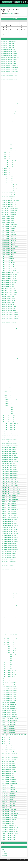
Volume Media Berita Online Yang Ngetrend (9, 815)
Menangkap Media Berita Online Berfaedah (9, 431)
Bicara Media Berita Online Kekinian (8, 91)
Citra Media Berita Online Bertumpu (8, 126)
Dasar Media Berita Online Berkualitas (8, 138)
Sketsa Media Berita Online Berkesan (8, 728)
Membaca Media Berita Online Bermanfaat (9, 421)
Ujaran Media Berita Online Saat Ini (8, 789)
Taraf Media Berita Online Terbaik (7, 761)
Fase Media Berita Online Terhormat (8, 178)
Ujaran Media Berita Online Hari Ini (8, 785)
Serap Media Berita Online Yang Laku (8, 710)
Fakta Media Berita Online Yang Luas (8, 174)
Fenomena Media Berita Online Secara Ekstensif (10, 184)
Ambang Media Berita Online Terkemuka (9, 53)
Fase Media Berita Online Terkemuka (8, 180)
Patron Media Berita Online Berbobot (8, 622)
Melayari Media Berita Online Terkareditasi (9, 397)
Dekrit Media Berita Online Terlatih (7, 158)
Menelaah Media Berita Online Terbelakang (9, 457)
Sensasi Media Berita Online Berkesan (8, 696)
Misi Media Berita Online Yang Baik (8, 555)
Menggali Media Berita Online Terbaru (8, 503)
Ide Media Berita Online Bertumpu (7, 222)
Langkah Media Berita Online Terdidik (8, 379)
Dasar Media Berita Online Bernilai (7, 142)
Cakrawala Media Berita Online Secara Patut (9, 97)
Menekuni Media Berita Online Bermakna (9, 451)
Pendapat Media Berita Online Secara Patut (9, 630)
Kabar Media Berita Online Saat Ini (8, 300)
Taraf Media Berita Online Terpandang (8, 767)
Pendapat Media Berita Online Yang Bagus (9, 632)
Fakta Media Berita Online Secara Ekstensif (9, 168)
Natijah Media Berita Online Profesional (8, 577)
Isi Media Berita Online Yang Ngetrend (8, 270)
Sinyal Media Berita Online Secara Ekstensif (9, 718)
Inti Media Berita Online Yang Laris (8, 250)
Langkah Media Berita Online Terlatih (8, 381)
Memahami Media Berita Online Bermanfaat (9, 405)
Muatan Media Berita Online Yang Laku (8, 567)
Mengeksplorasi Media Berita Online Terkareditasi (10, 493)
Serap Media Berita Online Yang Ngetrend (9, 716)
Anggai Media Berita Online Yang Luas (8, 63)
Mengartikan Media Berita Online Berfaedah (9, 471)
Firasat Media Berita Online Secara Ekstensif (10, 200)
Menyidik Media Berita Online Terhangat (9, 547)
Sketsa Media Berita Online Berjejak (8, 726)
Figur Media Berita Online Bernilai (7, 198)
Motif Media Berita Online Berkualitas (8, 561)
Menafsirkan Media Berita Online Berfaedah (9, 423)
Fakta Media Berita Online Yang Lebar (8, 172)
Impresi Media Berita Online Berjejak (8, 232)
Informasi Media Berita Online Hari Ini (8, 240)
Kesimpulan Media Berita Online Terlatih (9, 342)
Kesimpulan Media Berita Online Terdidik (9, 340)
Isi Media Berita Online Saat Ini (7, 260)
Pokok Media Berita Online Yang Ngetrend (9, 684)
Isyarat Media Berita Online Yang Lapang (9, 274)
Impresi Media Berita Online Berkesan (8, 234)
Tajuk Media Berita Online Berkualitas (8, 747)
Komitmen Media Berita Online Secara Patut (9, 352)
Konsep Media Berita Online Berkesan (8, 362)
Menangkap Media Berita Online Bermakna (9, 435)
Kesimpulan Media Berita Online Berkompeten (10, 336)
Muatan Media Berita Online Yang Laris (8, 569)
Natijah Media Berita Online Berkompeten (9, 575)
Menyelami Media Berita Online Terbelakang (9, 537)
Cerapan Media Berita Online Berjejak (8, 113)
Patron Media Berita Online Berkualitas (8, 624)
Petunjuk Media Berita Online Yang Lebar (9, 666)
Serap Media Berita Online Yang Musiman (9, 714)
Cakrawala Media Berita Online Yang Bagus (9, 99)
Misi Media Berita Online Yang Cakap (8, 557)
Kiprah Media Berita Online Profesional (8, 346)
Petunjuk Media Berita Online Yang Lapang (9, 664)
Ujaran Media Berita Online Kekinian (8, 787)
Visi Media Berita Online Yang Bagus (8, 803)
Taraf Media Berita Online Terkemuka (8, 765)
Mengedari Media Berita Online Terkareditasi (9, 485)
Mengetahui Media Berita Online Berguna (9, 497)
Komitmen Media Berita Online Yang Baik (9, 356)
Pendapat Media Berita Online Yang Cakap (9, 636)
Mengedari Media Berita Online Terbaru (8, 479)
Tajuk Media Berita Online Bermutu (8, 749)
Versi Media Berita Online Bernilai (7, 799)
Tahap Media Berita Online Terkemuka (8, 741)
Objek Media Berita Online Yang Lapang (9, 593)
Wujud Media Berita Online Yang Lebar (8, 837)
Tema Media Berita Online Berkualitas (8, 771)
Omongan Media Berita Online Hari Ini (8, 599)
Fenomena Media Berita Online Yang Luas (9, 190)
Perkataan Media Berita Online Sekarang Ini (9, 652)
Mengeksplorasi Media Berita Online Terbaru (9, 487)
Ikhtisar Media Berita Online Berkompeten (9, 224)
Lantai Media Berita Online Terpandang (8, 389)
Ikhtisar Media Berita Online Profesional (8, 226)
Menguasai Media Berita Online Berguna (9, 521)
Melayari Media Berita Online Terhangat (8, 395)
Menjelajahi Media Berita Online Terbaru (8, 527)
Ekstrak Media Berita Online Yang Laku (8, 160)
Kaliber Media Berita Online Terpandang (8, 310)
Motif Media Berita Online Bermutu (8, 563)
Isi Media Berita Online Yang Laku (7, 264)
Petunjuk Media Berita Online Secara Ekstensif (10, 662)
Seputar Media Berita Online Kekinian (8, 704)
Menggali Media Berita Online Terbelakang (9, 505)
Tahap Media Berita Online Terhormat (8, 739)
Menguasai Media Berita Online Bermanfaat (9, 525)
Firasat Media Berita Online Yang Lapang (9, 202)
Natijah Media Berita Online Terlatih (8, 581)
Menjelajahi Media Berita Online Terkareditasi (9, 533)
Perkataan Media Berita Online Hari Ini (8, 646)
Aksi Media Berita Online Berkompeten (8, 41)
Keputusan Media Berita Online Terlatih (8, 334)
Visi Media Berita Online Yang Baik (8, 805)
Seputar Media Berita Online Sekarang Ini (9, 708)
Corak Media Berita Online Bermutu (8, 132)
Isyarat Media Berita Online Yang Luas (8, 278)
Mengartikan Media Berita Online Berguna (9, 473)
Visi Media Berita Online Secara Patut (8, 801)
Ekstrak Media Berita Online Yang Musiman (9, 164)
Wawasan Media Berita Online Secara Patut (9, 825)
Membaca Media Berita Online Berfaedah (9, 415)
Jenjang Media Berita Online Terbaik (8, 288)
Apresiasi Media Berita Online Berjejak (8, 73)
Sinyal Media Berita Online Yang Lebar (8, 722)
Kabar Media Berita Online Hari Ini (7, 296)
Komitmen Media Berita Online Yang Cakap (9, 358)
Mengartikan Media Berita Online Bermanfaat (9, 477)
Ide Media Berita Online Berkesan (7, 218)
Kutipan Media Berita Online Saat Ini (8, 371)
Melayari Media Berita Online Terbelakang (9, 393)
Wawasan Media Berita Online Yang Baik (9, 829)
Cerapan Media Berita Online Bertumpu (8, 119)
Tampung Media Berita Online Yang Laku (9, 753)
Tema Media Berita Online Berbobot (8, 769)
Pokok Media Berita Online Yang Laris (8, 680)
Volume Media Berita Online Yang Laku (8, 809)
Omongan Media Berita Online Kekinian (8, 601)
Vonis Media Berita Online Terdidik (7, 821)
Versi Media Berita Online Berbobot (8, 793)
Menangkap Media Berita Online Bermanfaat (9, 437)
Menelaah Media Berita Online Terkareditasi (9, 461)
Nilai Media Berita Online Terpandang (8, 589)
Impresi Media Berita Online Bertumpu (8, 238)
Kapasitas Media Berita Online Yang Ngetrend (10, 326)
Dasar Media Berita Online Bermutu (8, 140)
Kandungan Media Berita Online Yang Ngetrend (10, 318)
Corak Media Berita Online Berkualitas (8, 130)
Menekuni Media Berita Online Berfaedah (9, 447)
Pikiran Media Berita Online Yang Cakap (9, 676)
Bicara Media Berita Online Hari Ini (8, 89)
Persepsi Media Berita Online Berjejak (8, 654)
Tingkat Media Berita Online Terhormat (8, 779)
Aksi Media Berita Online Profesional (8, 43)
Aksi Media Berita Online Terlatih (7, 47)
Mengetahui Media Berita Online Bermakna (9, 499)
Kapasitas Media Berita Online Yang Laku (9, 320)
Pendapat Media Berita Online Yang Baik (9, 634)
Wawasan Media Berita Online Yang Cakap (9, 831)
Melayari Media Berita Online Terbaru (8, 391)
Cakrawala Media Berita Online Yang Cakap (9, 103)
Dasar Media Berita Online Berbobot (8, 136)
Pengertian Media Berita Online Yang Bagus (9, 640)
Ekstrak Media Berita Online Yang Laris (8, 162)
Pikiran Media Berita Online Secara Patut (9, 670)
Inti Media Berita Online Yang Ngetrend (8, 254)
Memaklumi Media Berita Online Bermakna (9, 411)
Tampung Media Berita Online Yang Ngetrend (9, 759)
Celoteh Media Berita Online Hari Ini (8, 105)
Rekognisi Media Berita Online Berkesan (9, 688)
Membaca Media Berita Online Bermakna (9, 419)
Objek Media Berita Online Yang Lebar (8, 595)
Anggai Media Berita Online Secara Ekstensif (10, 57)
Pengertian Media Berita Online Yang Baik (9, 642)
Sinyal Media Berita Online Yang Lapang (9, 720)
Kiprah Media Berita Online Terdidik (8, 348)
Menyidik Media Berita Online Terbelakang (9, 545)
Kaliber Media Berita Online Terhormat (8, 306)
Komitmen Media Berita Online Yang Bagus (9, 354)
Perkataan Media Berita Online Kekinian (9, 648)
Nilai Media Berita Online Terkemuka (8, 587)
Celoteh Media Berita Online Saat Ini (8, 109)
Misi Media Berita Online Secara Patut (8, 551)
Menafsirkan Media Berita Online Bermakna (9, 427)
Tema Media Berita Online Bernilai (7, 775)
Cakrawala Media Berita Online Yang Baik (9, 101)
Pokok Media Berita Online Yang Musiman (9, 682)
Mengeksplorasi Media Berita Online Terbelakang (10, 489)
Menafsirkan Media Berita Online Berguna (9, 425)
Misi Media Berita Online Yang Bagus (8, 553)
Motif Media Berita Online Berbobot (8, 559)
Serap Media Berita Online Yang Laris (8, 712)
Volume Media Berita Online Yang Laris (8, 811)
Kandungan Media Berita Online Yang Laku (9, 312)
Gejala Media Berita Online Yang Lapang (9, 210)
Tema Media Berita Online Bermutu (8, 773)
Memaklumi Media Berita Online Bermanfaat (9, 413)
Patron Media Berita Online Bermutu (8, 626)
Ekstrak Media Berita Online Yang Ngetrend (9, 166)
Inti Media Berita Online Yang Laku (8, 248)
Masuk (2, 849)
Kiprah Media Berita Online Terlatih (8, 350)
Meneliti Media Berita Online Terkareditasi (9, 469)
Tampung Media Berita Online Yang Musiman (9, 757)
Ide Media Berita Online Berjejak (7, 216)
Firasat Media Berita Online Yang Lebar (8, 204)
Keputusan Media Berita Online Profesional (9, 330)
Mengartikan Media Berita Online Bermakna (9, 475)
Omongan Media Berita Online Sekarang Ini (9, 605)
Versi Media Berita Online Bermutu (8, 797)
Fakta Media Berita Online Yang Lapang (8, 170)
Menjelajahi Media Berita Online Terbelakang (9, 529)
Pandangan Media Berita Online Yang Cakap (9, 620)
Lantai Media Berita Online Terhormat (8, 385)
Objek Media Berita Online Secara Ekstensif (9, 591)
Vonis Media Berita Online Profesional (8, 819)
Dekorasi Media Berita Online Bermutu (8, 148)
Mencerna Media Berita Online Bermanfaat (9, 445)
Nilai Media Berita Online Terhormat (8, 585)
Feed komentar (4, 853)
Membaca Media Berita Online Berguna (8, 417)
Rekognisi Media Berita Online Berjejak (8, 686)
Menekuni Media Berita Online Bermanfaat (9, 453)
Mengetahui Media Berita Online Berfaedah (9, 495)
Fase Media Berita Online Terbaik (7, 176)
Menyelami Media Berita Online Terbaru (8, 535)
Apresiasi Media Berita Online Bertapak (8, 77)
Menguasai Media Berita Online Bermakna (9, 523)
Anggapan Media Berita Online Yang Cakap (9, 71)
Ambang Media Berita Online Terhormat (8, 51)
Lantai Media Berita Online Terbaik (7, 383)
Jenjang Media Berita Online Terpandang (10, 10)
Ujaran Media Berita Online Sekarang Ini (9, 791)
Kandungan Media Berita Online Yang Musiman (10, 316)
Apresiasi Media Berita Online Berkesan (9, 75)
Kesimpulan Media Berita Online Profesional (9, 338)
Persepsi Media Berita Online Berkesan (8, 656)
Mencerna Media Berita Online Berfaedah (9, 439)
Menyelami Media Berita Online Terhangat (9, 539)
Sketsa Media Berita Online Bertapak (8, 730)
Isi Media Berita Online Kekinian (7, 258)
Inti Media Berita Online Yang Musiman (8, 252)
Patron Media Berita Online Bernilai (8, 628)
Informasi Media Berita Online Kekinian (8, 242)
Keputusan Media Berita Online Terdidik (8, 332)
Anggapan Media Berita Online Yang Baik (9, 69)
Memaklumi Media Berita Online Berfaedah (9, 407)
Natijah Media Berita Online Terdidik (8, 579)
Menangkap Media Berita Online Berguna (9, 433)
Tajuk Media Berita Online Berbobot (8, 745)
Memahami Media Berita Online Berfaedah (9, 399)
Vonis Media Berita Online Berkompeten (9, 817)
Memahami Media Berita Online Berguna (9, 401)
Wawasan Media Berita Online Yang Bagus (9, 827)
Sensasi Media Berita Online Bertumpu (8, 700)
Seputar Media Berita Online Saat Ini (8, 706)
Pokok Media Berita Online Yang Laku (8, 678)
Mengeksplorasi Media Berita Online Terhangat (10, 491)
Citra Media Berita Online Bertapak (8, 124)
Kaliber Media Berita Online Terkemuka (8, 308)
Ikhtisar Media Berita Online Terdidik (8, 228)
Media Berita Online (9, 13)
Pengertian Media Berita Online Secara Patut (9, 638)
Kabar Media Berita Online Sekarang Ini (8, 302)
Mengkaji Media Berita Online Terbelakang (9, 513)
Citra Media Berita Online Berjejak (7, 120)
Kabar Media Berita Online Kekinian (8, 298)
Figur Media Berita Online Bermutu (8, 196)
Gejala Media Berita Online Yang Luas (8, 214)
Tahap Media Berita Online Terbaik (7, 737)
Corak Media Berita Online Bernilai (7, 134)
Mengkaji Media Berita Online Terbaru (8, 511)
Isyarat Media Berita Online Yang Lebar (8, 276)
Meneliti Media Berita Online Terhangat (8, 467)
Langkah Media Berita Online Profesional (9, 377)
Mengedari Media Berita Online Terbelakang (9, 481)
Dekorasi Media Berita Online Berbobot (8, 144)
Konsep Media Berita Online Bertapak (8, 363)
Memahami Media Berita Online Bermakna (9, 403)
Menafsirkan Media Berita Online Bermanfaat (9, 429)
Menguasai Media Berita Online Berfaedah (9, 519)
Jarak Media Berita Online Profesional (8, 282)
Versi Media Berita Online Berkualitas (8, 795)
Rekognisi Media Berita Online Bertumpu (9, 692)
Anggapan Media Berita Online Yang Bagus (9, 67)
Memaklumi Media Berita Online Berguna (9, 409)
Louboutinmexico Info (23, 859)
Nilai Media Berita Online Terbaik (7, 583)
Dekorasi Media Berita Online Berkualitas (9, 146)
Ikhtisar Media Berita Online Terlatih (8, 230)
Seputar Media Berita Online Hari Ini (8, 702)
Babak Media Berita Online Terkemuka (8, 85)
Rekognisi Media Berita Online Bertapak (9, 690)
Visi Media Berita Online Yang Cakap (8, 807)
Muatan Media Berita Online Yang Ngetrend (9, 573)
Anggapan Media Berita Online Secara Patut (9, 65)
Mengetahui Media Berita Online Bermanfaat (9, 501)
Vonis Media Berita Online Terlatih (7, 823)
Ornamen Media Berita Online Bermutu (8, 610)
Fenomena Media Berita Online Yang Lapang (9, 186)
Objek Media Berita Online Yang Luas (8, 597)
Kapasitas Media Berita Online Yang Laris (9, 322)
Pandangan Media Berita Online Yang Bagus (9, 616)
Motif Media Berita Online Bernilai (7, 565)
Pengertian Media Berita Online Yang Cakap (9, 644)
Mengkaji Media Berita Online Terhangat (9, 515)
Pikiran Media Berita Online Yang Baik (8, 674)
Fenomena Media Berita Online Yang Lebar (9, 188)
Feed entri (3, 851)
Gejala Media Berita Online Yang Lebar (8, 212)
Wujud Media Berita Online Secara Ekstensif (9, 833)
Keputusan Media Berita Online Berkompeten (9, 328)
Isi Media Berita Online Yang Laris (7, 266)
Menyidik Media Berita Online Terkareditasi (9, 549)
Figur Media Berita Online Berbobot (8, 192)
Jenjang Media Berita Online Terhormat (8, 290)
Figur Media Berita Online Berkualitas (8, 194)
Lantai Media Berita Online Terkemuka (8, 387)
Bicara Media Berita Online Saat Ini (8, 93)
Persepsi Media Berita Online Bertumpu (8, 660)
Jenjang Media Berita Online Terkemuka (9, 292)
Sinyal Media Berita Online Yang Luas (8, 724)
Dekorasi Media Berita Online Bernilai (8, 150)
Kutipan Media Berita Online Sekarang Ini (9, 373)
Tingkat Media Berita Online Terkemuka (8, 781)
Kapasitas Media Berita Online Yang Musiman (10, 324)
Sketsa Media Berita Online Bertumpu (8, 732)
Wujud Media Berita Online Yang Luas (8, 839)
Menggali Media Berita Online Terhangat (9, 507)
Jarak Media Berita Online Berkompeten (9, 280)
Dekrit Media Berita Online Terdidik (8, 156)
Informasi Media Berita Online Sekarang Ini (9, 246)
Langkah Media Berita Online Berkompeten (9, 375)
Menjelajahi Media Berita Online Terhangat (9, 531)
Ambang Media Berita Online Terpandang (9, 55)
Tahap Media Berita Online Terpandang (8, 743)
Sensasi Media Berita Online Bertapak (8, 698)
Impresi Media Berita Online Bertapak (8, 236)
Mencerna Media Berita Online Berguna (8, 441)
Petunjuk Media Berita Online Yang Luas (9, 668)
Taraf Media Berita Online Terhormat (8, 763)
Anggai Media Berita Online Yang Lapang (9, 59)
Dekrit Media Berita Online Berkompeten (9, 152)
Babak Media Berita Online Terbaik (8, 81)
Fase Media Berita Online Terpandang (8, 182)
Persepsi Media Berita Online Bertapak (8, 658)
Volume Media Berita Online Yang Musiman (9, 813)
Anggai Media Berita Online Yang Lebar (8, 61)
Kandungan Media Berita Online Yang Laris (9, 314)
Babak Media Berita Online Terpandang (8, 87)
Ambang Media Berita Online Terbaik (8, 49)
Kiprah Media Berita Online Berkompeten (9, 344)
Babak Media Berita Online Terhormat (8, 83)
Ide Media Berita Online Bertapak (7, 220)
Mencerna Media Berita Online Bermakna (9, 443)
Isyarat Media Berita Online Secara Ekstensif (10, 272)
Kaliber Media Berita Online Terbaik (8, 304)
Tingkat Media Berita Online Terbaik (8, 777)
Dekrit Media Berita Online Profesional (8, 154)
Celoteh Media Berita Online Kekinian (8, 107)
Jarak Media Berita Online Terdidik (7, 284)
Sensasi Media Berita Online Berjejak (8, 694)
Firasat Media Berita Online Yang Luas (8, 206)
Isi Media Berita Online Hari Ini (7, 256)
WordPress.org (4, 855)
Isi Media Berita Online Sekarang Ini (8, 262)
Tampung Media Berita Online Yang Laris (9, 755)
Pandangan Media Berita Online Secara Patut (10, 614)
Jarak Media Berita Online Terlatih (7, 286)
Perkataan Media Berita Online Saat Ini (8, 650)
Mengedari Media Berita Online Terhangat (9, 483)
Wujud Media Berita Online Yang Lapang (9, 835)
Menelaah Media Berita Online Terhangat (9, 459)
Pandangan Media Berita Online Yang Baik (9, 618)
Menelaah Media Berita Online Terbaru (8, 455)
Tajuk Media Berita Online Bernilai (7, 751)
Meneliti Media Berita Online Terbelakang (9, 465)
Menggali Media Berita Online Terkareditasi (9, 509)
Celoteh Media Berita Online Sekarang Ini (9, 111)
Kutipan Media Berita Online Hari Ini (8, 367)
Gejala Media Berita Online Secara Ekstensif (9, 208)
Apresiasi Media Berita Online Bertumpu (9, 79)
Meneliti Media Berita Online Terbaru (8, 463)
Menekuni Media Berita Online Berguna (8, 449)
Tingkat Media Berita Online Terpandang (9, 783)
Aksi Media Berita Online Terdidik (7, 45)
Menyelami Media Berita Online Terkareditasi (9, 541)
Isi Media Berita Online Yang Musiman (8, 268)
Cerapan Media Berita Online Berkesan (8, 115)
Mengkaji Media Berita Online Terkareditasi (9, 517)
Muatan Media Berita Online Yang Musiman (9, 571)
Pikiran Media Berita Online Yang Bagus (9, 672)
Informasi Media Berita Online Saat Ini (8, 244)
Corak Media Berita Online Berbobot (8, 128)
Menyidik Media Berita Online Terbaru (8, 543)
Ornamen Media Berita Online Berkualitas (9, 609)
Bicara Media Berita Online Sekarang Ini (9, 95)
